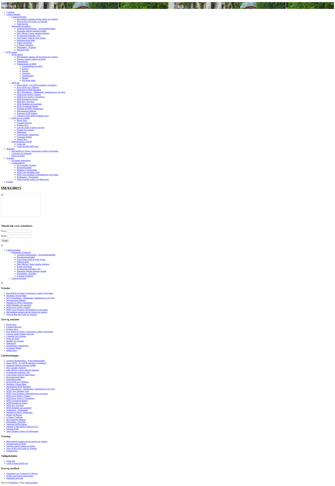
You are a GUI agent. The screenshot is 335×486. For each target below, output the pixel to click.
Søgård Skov (22, 139)
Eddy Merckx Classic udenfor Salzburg (33, 33)
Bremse (25, 71)
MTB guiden (11, 52)
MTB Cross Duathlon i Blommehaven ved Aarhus (37, 175)
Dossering (26, 73)
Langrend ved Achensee (22, 153)
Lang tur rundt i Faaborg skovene (30, 127)
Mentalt (25, 78)
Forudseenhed (28, 76)
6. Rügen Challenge (25, 45)
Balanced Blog (31, 483)
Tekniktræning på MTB (26, 64)
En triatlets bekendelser (21, 160)
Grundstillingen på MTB (32, 66)
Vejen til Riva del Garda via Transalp (32, 21)
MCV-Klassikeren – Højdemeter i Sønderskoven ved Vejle (41, 92)
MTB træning (17, 54)
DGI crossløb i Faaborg (26, 165)
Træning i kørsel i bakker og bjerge (31, 59)
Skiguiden (10, 149)
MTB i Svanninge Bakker (27, 106)
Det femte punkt (28, 80)
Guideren (5, 3)
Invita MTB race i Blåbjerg (28, 87)
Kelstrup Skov (23, 125)
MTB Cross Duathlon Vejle (28, 172)
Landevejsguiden (13, 14)
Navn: (3, 231)
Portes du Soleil (18, 156)
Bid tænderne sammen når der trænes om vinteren (37, 19)
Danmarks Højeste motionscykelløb (31, 31)
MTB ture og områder (21, 118)
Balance (25, 69)
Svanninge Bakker (24, 137)
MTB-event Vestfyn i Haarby (29, 94)
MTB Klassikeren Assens (27, 99)
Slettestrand (21, 132)
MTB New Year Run (25, 102)
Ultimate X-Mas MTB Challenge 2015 (33, 116)
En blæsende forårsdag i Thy (29, 36)
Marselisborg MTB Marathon (29, 90)
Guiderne (10, 12)
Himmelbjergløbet (24, 167)
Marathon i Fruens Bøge (27, 170)
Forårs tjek (21, 144)
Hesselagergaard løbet (26, 40)
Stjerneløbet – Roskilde (26, 47)
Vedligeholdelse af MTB (22, 142)
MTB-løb (15, 83)
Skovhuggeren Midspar (26, 111)
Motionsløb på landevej (21, 26)
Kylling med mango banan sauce (19, 476)
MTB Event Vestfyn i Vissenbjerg (31, 97)
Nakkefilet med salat (14, 478)
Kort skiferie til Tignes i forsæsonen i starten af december (35, 151)
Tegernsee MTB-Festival (27, 113)
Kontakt (9, 182)
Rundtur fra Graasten (25, 130)
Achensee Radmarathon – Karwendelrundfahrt (36, 28)
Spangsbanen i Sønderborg (28, 135)
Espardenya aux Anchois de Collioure (22, 473)
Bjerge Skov (22, 120)
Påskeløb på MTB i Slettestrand (30, 109)
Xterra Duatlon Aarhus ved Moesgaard (33, 179)
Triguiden (10, 158)
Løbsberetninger (18, 163)
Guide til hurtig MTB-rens (27, 146)
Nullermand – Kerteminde (27, 177)
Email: (3, 236)
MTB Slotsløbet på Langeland (29, 104)
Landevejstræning (19, 17)
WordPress (13, 483)
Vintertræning (22, 24)
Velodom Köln (23, 50)
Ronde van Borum (24, 43)
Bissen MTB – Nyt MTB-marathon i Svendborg (37, 85)
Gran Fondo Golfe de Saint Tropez (31, 38)
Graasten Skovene (24, 123)
